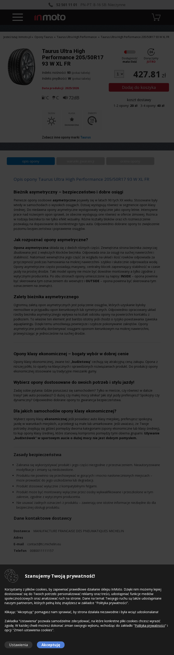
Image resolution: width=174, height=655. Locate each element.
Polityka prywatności (150, 625)
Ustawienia (18, 644)
